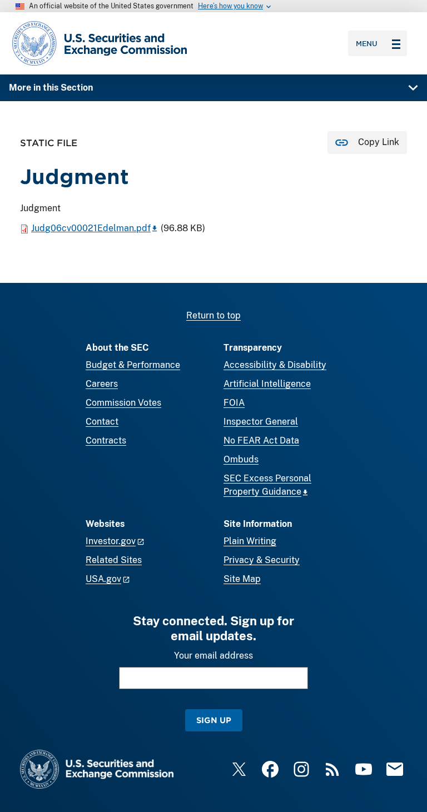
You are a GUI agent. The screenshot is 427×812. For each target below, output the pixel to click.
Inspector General (261, 421)
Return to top (213, 315)
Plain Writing (250, 541)
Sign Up (213, 720)
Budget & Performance (133, 365)
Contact (102, 421)
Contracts (106, 440)
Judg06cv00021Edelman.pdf (91, 228)
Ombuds (241, 459)
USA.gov (103, 579)
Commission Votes (123, 402)
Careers (102, 383)
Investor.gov (111, 541)
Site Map (242, 579)
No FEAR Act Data (261, 440)
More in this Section (51, 87)
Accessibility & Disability (275, 365)
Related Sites (114, 560)
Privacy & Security (262, 560)
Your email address (213, 655)
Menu (367, 43)
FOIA (234, 402)
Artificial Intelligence (267, 383)
